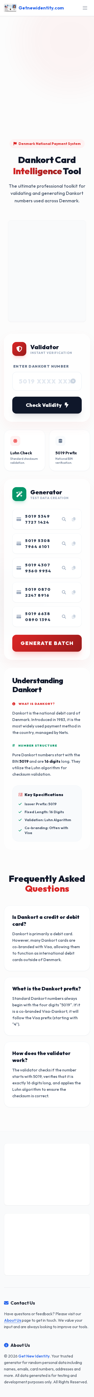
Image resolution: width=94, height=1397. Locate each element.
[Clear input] (73, 381)
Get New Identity (34, 1356)
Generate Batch (47, 643)
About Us (12, 1320)
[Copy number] (73, 519)
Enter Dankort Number (41, 366)
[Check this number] (64, 519)
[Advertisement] (47, 86)
